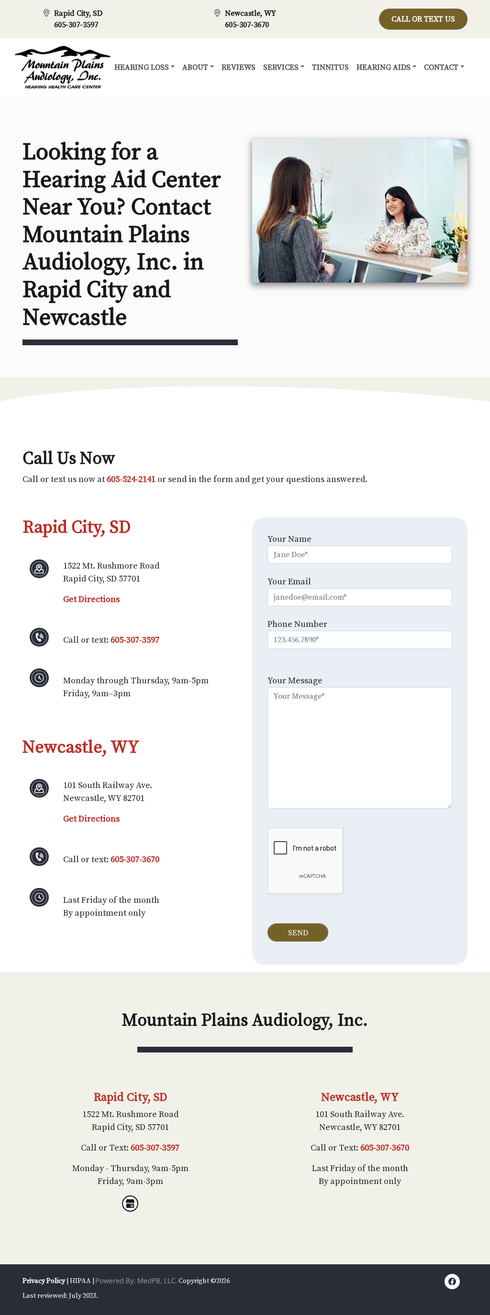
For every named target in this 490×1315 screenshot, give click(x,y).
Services (281, 67)
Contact (441, 67)
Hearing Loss (141, 67)
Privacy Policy (43, 1281)
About (195, 67)
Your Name (289, 539)
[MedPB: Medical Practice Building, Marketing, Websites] (136, 1281)
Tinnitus (330, 67)
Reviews (239, 67)
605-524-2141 (131, 479)
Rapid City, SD (78, 13)
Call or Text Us (423, 19)
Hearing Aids (383, 67)
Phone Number (297, 624)
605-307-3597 (76, 25)
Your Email (289, 581)
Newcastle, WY (250, 13)
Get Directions (91, 599)
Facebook (452, 1283)
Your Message (295, 680)
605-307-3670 (247, 25)
